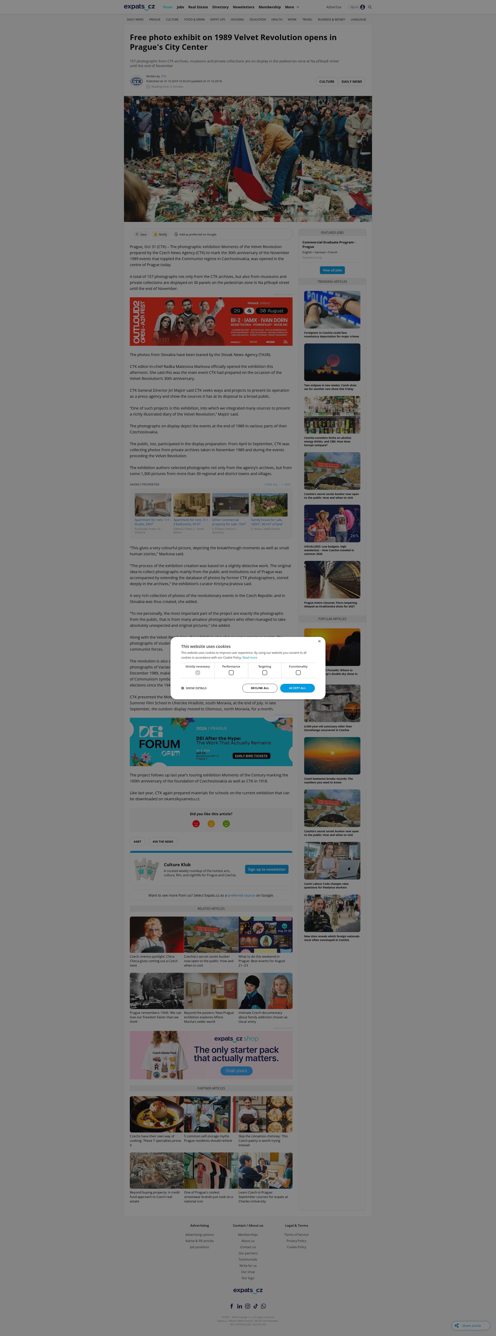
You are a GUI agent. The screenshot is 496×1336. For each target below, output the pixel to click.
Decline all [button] (260, 688)
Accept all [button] (297, 688)
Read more (250, 657)
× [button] (319, 641)
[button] (194, 688)
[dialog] (248, 668)
